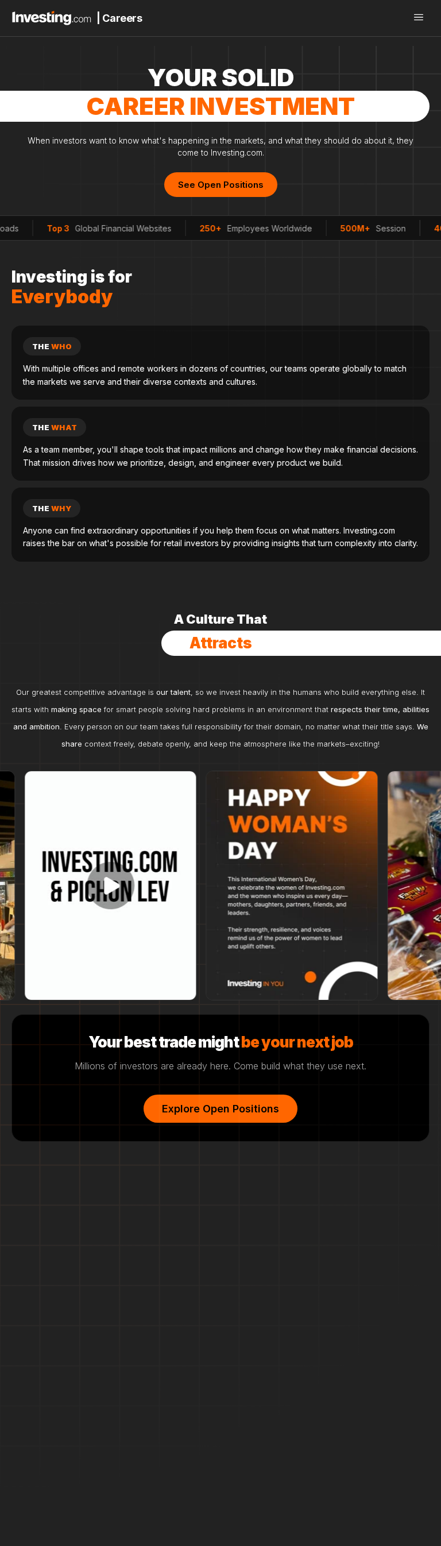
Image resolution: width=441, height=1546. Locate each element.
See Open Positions (221, 184)
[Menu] (419, 18)
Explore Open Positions (220, 1109)
